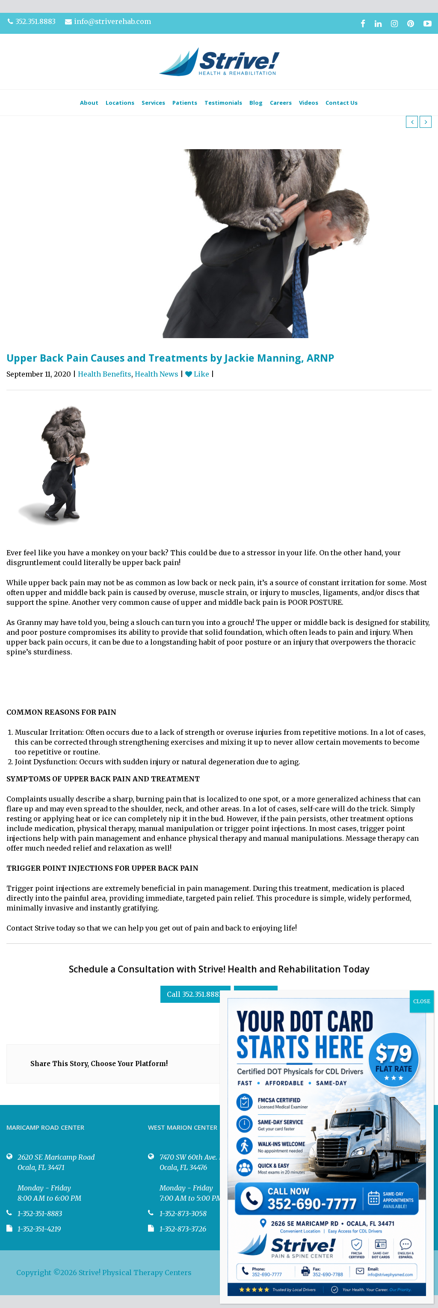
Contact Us (342, 102)
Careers (281, 102)
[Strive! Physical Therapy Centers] (219, 62)
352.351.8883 (35, 21)
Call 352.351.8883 (194, 994)
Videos (308, 102)
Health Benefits (104, 374)
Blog (256, 102)
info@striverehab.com (112, 21)
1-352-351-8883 (40, 1213)
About (89, 102)
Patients (184, 102)
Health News (156, 374)
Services (153, 102)
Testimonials (223, 102)
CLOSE (421, 1001)
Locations (120, 102)
